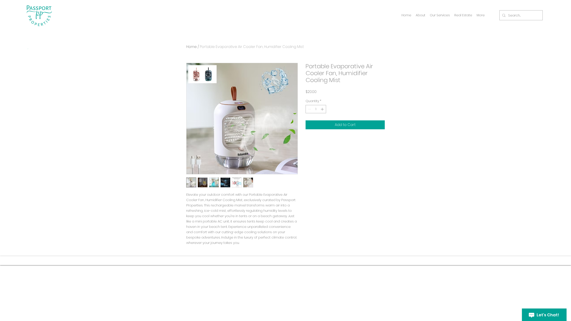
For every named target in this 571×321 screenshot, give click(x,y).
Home (191, 46)
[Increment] (322, 109)
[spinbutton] (316, 109)
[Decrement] (309, 109)
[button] (440, 15)
